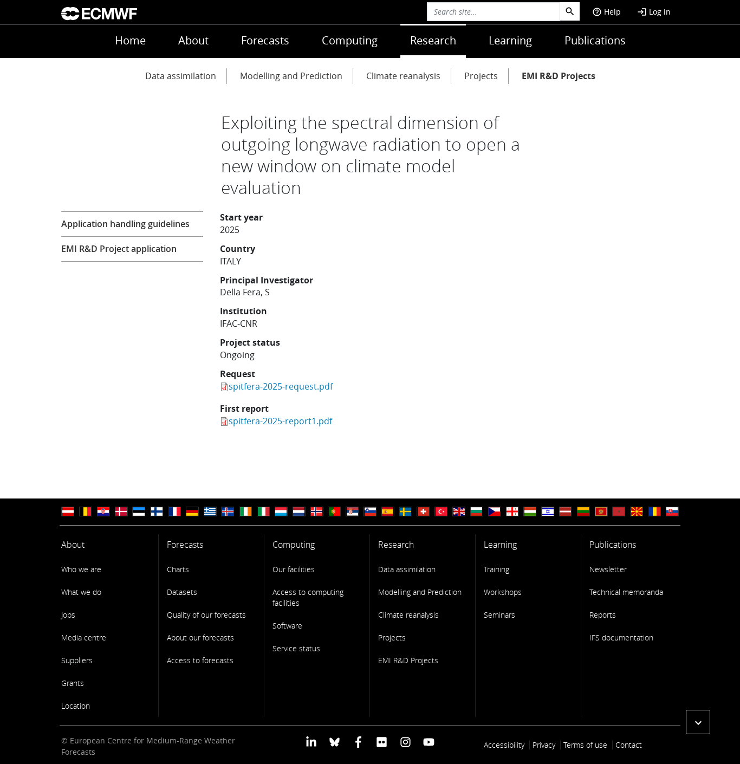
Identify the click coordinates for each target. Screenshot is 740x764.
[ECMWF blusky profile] (334, 741)
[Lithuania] (583, 512)
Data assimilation (180, 76)
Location (75, 706)
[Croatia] (103, 512)
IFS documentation (621, 637)
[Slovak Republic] (672, 512)
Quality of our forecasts (206, 615)
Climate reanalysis (403, 76)
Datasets (182, 592)
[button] (698, 722)
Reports (602, 615)
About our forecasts (200, 637)
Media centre (83, 637)
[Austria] (67, 512)
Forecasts (265, 40)
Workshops (503, 592)
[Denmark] (121, 512)
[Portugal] (334, 512)
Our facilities (293, 569)
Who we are (81, 569)
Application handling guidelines (125, 224)
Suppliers (77, 660)
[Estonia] (138, 512)
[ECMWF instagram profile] (405, 741)
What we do (81, 592)
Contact (628, 745)
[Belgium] (85, 512)
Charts (178, 569)
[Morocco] (618, 512)
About (193, 40)
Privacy (544, 745)
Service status (296, 648)
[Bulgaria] (476, 512)
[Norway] (316, 512)
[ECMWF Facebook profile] (358, 741)
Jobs (68, 615)
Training (496, 569)
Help (606, 12)
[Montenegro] (601, 512)
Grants (72, 683)
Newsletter (608, 569)
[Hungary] (529, 512)
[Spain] (387, 512)
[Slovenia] (370, 512)
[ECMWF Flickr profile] (381, 741)
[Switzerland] (423, 512)
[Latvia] (565, 512)
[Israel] (547, 512)
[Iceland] (227, 512)
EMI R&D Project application (119, 249)
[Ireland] (245, 512)
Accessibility (504, 745)
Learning (510, 40)
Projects (481, 76)
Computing (350, 40)
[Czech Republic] (494, 512)
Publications (595, 40)
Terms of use (585, 745)
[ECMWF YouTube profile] (428, 741)
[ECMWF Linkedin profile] (311, 741)
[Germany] (192, 512)
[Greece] (210, 512)
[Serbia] (352, 512)
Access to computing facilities (307, 597)
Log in (654, 12)
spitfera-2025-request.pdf (281, 386)
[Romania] (654, 512)
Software (287, 625)
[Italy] (263, 512)
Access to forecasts (200, 660)
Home (130, 40)
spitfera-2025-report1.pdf (280, 421)
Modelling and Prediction (291, 76)
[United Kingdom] (458, 512)
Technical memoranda (626, 592)
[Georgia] (512, 512)
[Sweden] (405, 512)
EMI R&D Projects (558, 76)
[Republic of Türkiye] (440, 512)
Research (433, 40)
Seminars (499, 615)
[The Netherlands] (299, 512)
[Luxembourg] (281, 512)
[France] (174, 512)
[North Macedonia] (636, 512)
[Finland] (156, 512)
